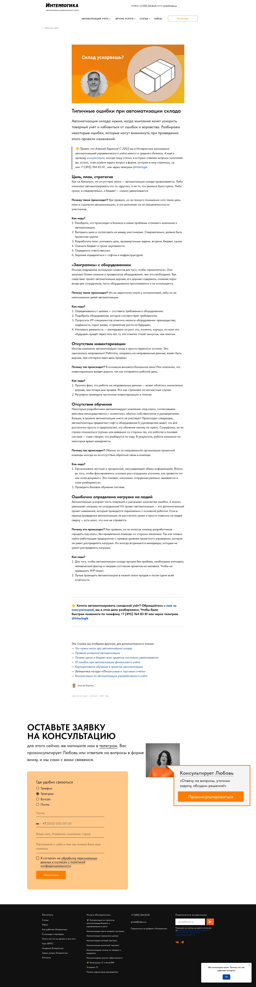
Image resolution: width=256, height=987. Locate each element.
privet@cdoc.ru (138, 921)
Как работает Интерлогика (54, 929)
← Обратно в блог (50, 28)
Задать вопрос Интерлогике (55, 953)
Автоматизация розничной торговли (103, 945)
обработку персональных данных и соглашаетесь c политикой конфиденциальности (192, 932)
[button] (183, 18)
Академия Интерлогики (52, 948)
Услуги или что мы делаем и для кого (59, 939)
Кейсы (45, 924)
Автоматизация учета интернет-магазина (105, 931)
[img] (163, 760)
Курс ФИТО (47, 943)
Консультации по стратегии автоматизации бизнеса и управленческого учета (101, 923)
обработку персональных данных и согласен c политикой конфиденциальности (69, 862)
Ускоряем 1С (92, 967)
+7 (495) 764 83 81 (92, 167)
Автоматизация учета (95, 18)
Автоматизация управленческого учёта (62, 10)
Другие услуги (124, 18)
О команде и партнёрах (53, 934)
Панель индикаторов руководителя (102, 972)
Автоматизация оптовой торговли (102, 940)
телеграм (108, 745)
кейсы (158, 18)
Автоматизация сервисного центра (102, 936)
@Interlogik (80, 618)
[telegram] (182, 942)
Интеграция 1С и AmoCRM (102, 962)
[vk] (177, 942)
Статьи (144, 18)
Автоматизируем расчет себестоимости (105, 958)
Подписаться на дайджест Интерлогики (149, 928)
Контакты (46, 957)
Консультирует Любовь (206, 773)
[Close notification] (249, 965)
